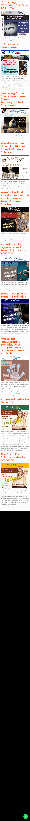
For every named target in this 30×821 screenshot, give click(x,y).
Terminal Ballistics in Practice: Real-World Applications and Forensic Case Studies (15, 198)
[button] (25, 816)
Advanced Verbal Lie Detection (15, 400)
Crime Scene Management (10, 46)
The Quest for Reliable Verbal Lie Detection (13, 457)
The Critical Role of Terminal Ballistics (13, 295)
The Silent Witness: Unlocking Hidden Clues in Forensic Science (14, 148)
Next (27, 508)
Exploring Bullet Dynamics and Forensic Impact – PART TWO (13, 249)
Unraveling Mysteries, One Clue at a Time (14, 5)
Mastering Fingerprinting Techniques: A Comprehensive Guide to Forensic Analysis (13, 346)
